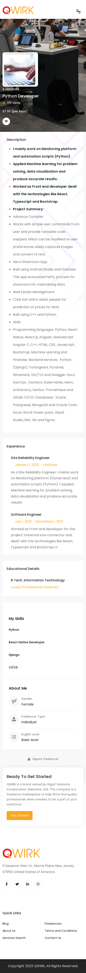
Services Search (14, 938)
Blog (6, 924)
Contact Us (53, 938)
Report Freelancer (46, 759)
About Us (9, 931)
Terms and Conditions (61, 931)
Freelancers (53, 924)
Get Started (19, 815)
